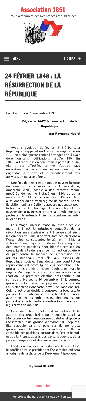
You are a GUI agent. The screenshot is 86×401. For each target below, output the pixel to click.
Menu (16, 58)
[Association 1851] (43, 44)
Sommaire (42, 385)
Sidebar (69, 58)
